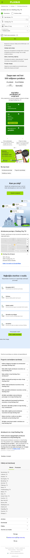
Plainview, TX (4, 485)
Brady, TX (3, 487)
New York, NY (4, 500)
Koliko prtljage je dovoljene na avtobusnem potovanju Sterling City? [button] (13, 364)
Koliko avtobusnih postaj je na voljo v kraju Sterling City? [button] (13, 380)
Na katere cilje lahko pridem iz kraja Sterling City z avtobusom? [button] (14, 406)
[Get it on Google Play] (11, 537)
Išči (15, 39)
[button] (15, 17)
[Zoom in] (27, 240)
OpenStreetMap (23, 250)
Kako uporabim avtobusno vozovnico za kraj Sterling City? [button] (14, 390)
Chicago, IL (3, 513)
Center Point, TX (5, 496)
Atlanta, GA (4, 507)
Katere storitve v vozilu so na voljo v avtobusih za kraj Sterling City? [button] (12, 417)
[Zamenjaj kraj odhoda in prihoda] (27, 19)
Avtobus (13, 6)
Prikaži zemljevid (13, 123)
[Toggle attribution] (27, 251)
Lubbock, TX (4, 474)
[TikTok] (16, 544)
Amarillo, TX (4, 476)
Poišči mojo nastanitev (10, 35)
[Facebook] (14, 544)
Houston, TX (4, 511)
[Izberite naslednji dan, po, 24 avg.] (27, 26)
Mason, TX (3, 491)
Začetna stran (4, 6)
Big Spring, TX (4, 481)
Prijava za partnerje (9, 548)
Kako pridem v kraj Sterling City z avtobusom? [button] (11, 375)
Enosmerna (7, 13)
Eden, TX (3, 494)
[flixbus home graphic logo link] (15, 2)
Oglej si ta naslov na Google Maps (12, 263)
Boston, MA (4, 502)
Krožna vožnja (17, 13)
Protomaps (17, 250)
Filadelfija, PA (4, 509)
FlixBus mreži (16, 448)
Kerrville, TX (4, 483)
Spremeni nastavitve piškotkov (17, 553)
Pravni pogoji (20, 549)
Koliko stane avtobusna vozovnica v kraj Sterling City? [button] (13, 385)
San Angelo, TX (5, 478)
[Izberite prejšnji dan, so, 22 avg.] (25, 26)
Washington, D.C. (5, 504)
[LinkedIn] (15, 544)
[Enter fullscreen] (27, 247)
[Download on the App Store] (20, 537)
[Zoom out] (27, 242)
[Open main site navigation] (2, 2)
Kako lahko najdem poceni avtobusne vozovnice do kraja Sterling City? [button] (12, 411)
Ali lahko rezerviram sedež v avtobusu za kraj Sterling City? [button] (13, 422)
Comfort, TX (4, 498)
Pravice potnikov (12, 549)
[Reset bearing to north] (27, 244)
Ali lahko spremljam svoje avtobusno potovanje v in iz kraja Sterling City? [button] (12, 396)
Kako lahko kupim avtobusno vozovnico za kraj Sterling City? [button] (13, 369)
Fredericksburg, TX (6, 489)
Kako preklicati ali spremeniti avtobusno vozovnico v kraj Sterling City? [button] (13, 401)
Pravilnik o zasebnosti (20, 548)
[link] (15, 203)
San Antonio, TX (5, 472)
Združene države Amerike (23, 6)
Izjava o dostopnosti (15, 551)
